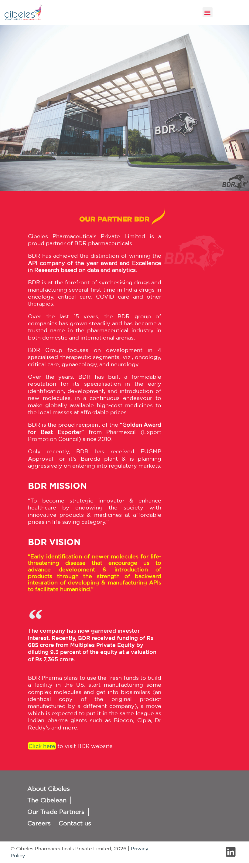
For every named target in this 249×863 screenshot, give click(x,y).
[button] (208, 12)
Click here (42, 746)
